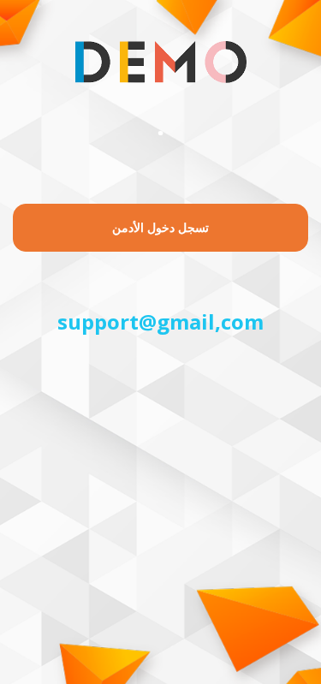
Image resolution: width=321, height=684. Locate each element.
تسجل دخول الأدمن (160, 227)
